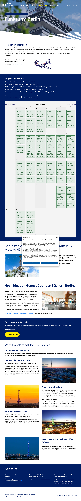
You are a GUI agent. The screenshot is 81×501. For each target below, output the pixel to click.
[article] (40, 169)
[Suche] (78, 5)
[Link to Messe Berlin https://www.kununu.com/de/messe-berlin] (64, 495)
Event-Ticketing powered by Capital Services (40, 234)
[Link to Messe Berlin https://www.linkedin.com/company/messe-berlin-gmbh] (60, 495)
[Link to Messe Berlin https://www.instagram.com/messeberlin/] (62, 495)
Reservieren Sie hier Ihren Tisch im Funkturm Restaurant (19, 313)
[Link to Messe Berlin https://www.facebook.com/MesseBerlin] (57, 495)
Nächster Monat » (71, 104)
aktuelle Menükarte (63, 483)
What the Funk (18, 64)
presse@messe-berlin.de (14, 480)
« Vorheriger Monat (10, 104)
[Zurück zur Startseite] (7, 4)
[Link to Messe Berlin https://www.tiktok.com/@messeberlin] (66, 495)
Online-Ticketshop (45, 479)
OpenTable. (71, 479)
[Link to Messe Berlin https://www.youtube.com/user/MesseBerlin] (59, 495)
